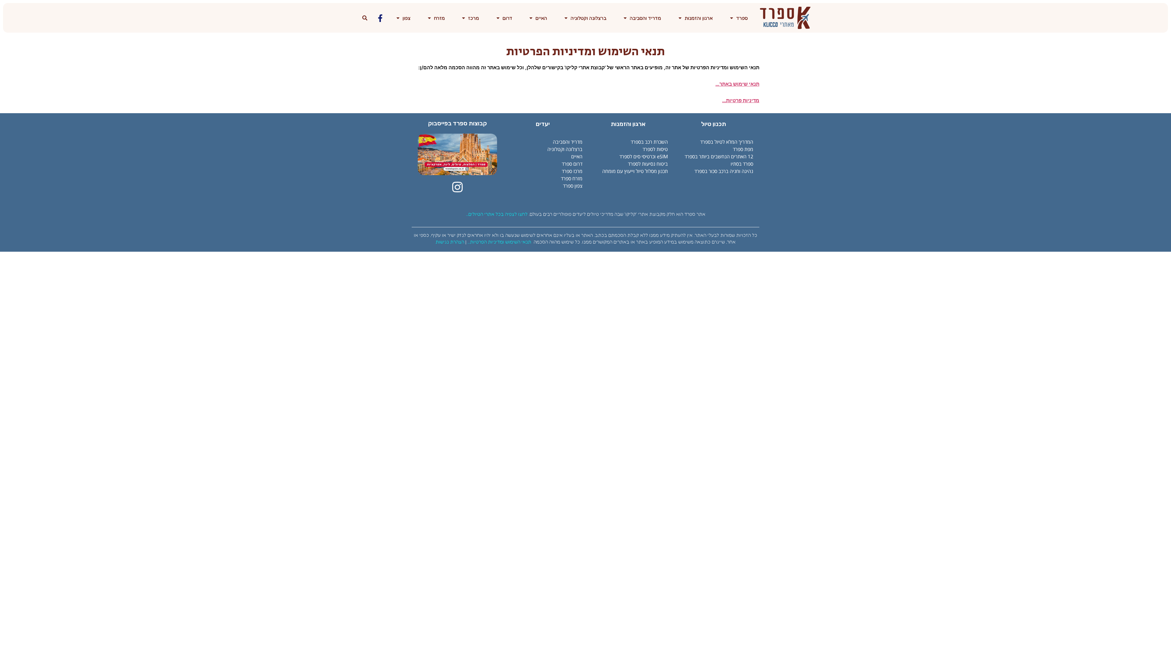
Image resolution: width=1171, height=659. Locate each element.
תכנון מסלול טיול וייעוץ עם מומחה (635, 171)
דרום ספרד (572, 163)
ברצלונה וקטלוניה (589, 18)
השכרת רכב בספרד (649, 142)
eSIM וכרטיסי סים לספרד (643, 156)
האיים (541, 18)
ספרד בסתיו (742, 163)
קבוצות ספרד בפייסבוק (457, 123)
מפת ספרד (743, 149)
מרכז (473, 18)
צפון (406, 18)
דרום (507, 18)
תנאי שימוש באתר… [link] (737, 84)
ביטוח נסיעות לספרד (648, 163)
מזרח (439, 18)
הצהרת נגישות (449, 242)
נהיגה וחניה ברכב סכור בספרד (723, 171)
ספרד (742, 18)
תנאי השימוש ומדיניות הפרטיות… (499, 242)
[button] (365, 18)
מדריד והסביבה (645, 18)
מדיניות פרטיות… (740, 100)
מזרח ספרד (571, 178)
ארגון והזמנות (699, 18)
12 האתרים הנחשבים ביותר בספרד (719, 156)
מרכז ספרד (572, 171)
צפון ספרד (572, 185)
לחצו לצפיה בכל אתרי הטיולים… (497, 214)
